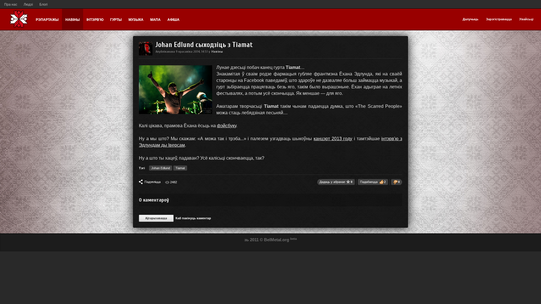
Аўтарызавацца (156, 218)
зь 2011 (251, 239)
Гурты (116, 20)
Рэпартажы (47, 20)
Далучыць (470, 19)
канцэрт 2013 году (333, 138)
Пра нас (10, 4)
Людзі (28, 4)
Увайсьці (526, 19)
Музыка (135, 20)
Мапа (155, 20)
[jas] (145, 54)
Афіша (173, 20)
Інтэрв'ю (95, 20)
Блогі (43, 4)
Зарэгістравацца (499, 19)
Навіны (72, 20)
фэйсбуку (226, 125)
